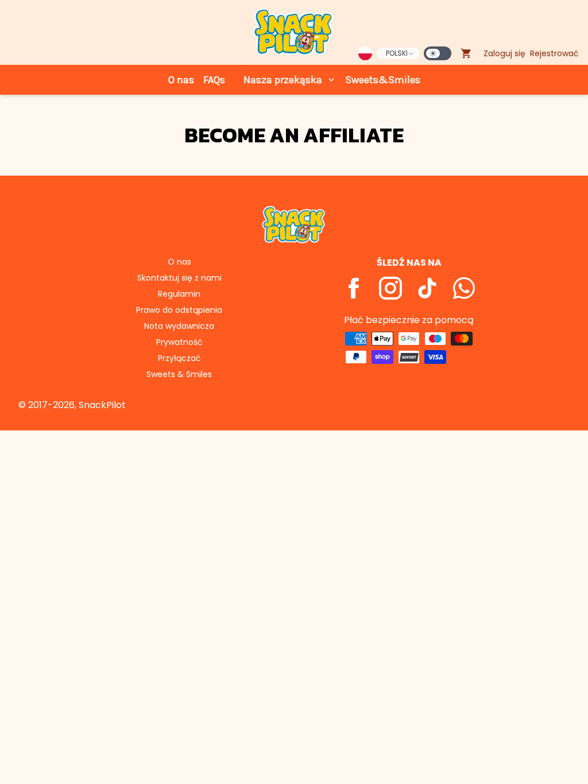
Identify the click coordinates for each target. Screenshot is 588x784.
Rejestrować (554, 53)
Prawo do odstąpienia (179, 310)
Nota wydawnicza (179, 326)
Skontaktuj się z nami (179, 278)
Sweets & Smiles (179, 374)
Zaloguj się (504, 53)
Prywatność (179, 342)
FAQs (214, 79)
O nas (181, 79)
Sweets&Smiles (382, 79)
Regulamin (179, 294)
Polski (397, 53)
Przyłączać (179, 358)
